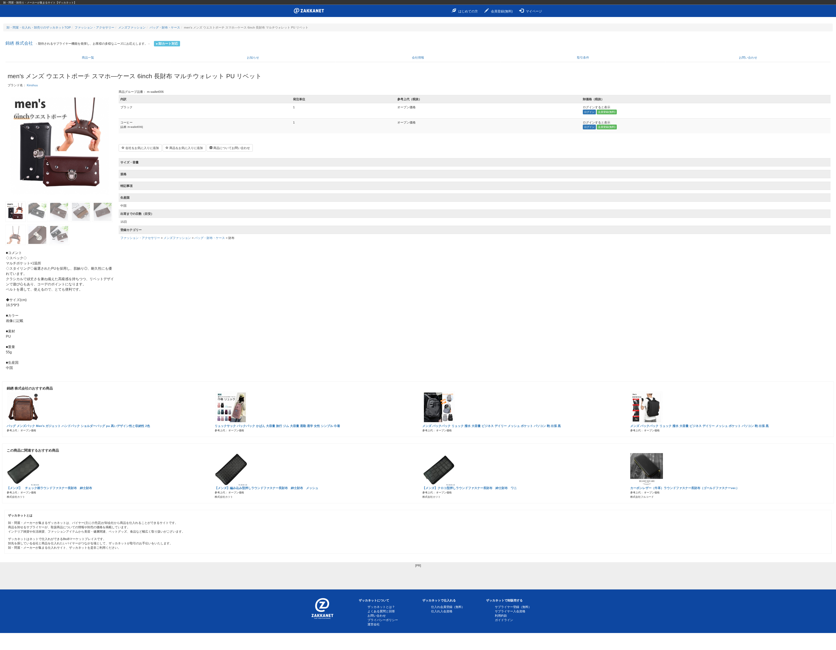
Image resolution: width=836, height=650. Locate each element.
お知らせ (253, 57)
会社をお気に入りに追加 (142, 148)
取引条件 (583, 57)
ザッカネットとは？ (381, 607)
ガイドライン (504, 620)
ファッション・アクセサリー (94, 27)
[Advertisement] (418, 577)
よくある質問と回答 (381, 611)
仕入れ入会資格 (441, 611)
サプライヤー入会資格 (510, 611)
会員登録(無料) (502, 11)
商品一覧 (88, 57)
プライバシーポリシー (382, 620)
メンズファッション (132, 27)
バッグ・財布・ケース (165, 27)
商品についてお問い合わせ (231, 148)
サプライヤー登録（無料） (513, 607)
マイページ (534, 11)
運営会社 (373, 624)
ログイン (589, 111)
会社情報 (418, 57)
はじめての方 (468, 11)
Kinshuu (32, 85)
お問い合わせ (748, 57)
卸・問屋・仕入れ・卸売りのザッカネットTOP (39, 27)
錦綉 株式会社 (19, 43)
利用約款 (501, 615)
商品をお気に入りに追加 (186, 148)
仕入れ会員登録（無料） (448, 607)
